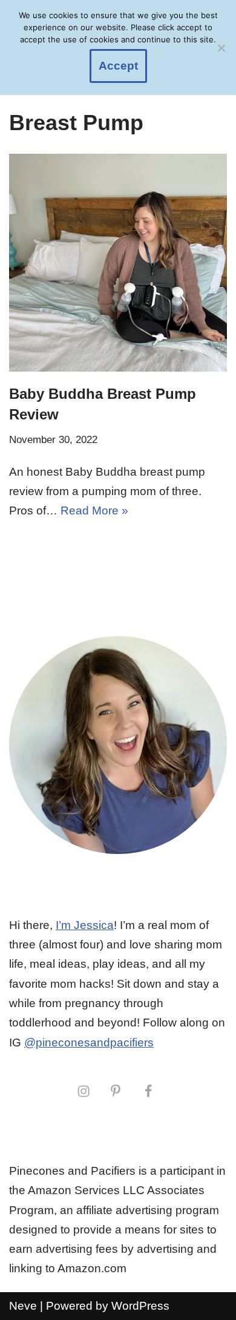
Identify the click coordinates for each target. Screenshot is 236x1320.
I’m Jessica (85, 925)
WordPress (140, 1305)
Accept (118, 65)
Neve (23, 1305)
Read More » (94, 510)
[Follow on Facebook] (148, 1091)
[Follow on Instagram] (83, 1091)
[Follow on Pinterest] (115, 1091)
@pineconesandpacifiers (89, 1042)
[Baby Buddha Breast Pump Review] (118, 263)
